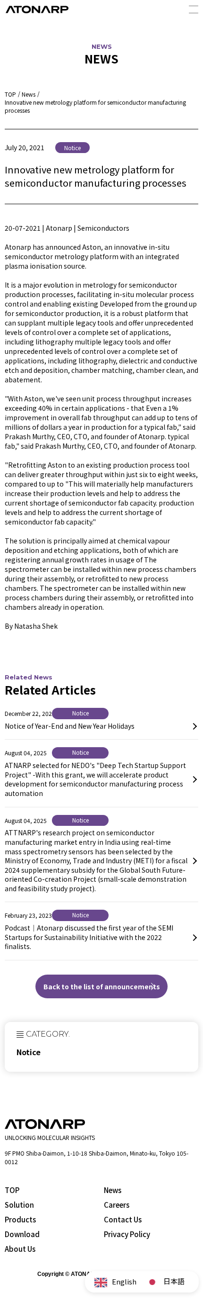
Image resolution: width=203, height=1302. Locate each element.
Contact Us (123, 1219)
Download (22, 1234)
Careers (116, 1205)
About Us (20, 1249)
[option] (165, 1282)
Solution (19, 1205)
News (112, 1190)
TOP (12, 1190)
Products (20, 1219)
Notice (29, 1052)
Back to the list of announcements (101, 986)
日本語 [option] (174, 1281)
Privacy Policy (127, 1234)
